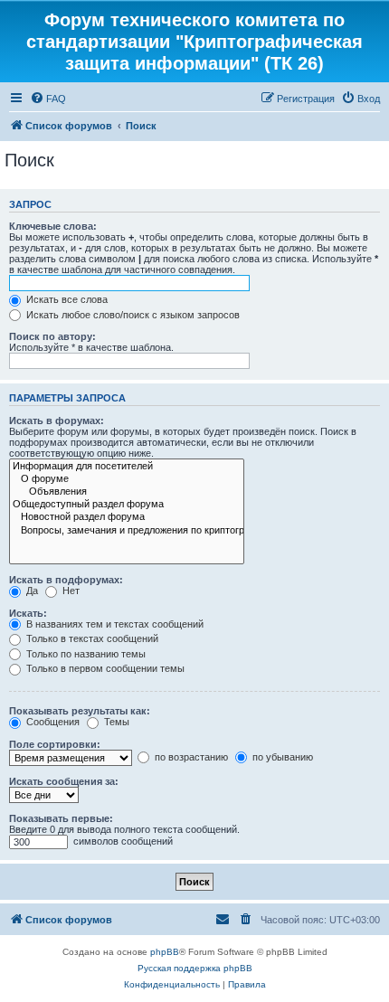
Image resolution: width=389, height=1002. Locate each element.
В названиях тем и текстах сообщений (114, 624)
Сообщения (52, 721)
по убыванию (281, 757)
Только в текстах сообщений (91, 638)
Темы (115, 721)
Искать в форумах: (56, 420)
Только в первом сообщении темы (104, 668)
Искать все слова (66, 299)
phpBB (164, 952)
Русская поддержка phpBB (195, 968)
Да (31, 590)
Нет (70, 590)
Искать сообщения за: (64, 781)
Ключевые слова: (53, 226)
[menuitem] (48, 98)
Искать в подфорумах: (66, 579)
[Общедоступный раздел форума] (126, 504)
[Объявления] (126, 492)
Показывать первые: (61, 818)
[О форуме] (126, 479)
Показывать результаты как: (79, 710)
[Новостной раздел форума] (126, 517)
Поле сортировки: (54, 744)
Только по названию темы (85, 653)
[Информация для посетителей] (126, 466)
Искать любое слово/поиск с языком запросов (132, 314)
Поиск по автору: (52, 336)
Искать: (28, 613)
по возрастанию (190, 757)
